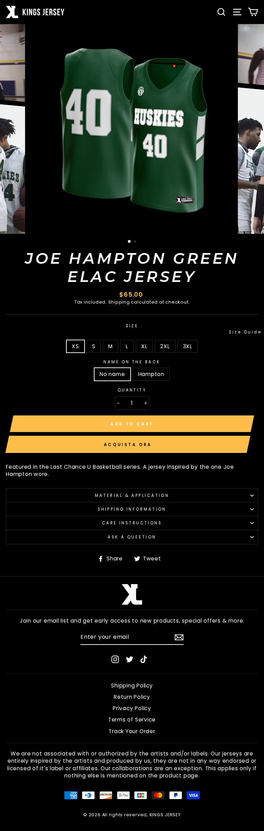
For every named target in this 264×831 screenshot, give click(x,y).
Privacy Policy (132, 708)
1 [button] (129, 241)
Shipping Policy (132, 685)
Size (192, 329)
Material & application (132, 495)
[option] (132, 129)
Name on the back (131, 362)
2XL (164, 346)
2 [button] (136, 242)
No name (112, 374)
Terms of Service (132, 719)
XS (75, 346)
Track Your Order (132, 731)
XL (144, 346)
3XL (187, 346)
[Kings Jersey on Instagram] (115, 659)
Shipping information (132, 509)
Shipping (119, 302)
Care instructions (132, 523)
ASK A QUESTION (132, 537)
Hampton (151, 374)
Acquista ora (128, 444)
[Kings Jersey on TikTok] (143, 659)
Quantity (132, 390)
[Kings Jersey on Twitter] (129, 659)
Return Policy (132, 697)
